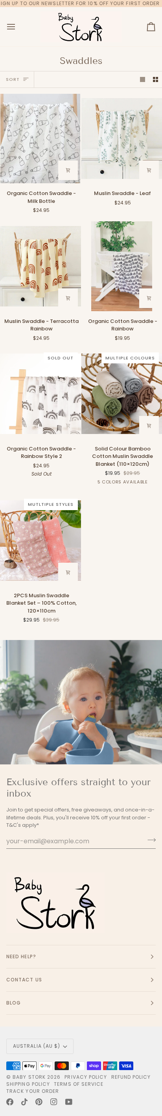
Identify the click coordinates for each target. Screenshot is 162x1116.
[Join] (149, 840)
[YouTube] (68, 1101)
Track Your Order (32, 1091)
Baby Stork (29, 1077)
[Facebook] (9, 1101)
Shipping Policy (28, 1084)
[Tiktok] (24, 1101)
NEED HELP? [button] (21, 956)
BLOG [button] (13, 1002)
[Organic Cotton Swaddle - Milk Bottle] (40, 138)
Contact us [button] (24, 979)
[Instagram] (53, 1101)
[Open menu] (18, 26)
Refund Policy (131, 1077)
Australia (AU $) (36, 1046)
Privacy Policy (85, 1077)
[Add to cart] (68, 170)
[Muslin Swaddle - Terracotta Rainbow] (40, 266)
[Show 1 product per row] (142, 79)
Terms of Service (78, 1084)
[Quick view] (68, 572)
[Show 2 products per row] (155, 79)
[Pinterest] (38, 1101)
